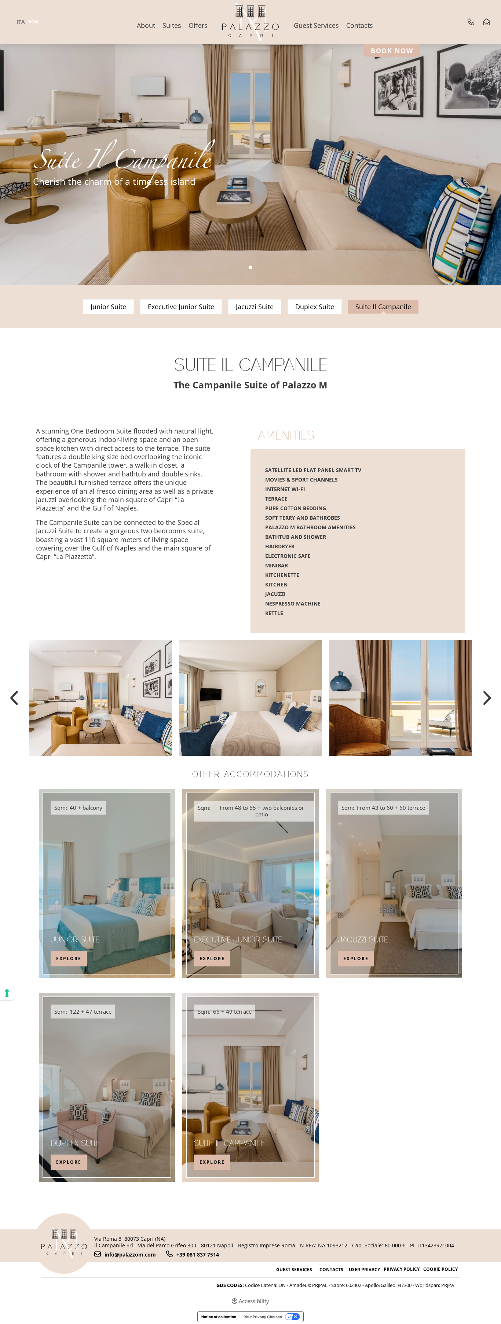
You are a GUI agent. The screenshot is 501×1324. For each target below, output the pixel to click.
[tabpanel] (250, 142)
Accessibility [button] (254, 1301)
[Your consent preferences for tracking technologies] (7, 993)
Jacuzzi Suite (255, 306)
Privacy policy (402, 1269)
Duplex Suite (314, 306)
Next (486, 698)
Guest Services (316, 25)
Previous (15, 698)
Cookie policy (440, 1269)
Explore (68, 958)
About (146, 25)
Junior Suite (108, 306)
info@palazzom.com (130, 1254)
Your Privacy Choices (263, 1316)
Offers (198, 25)
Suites (171, 25)
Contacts (359, 25)
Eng (33, 21)
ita (21, 22)
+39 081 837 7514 (197, 1254)
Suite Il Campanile (229, 1144)
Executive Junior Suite (181, 306)
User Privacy (364, 1269)
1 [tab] (250, 267)
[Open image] (100, 698)
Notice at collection (218, 1316)
